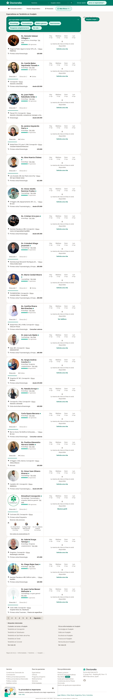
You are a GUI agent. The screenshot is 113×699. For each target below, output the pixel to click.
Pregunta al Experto (38, 677)
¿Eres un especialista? (96, 3)
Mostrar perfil (62, 509)
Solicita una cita (62, 49)
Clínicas (34, 675)
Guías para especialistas (66, 679)
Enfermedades (22, 653)
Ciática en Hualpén (64, 632)
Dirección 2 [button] (23, 76)
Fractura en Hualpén (65, 639)
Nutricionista (55, 23)
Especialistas (36, 672)
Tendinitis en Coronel (15, 642)
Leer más (22, 694)
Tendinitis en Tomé (14, 639)
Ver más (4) (11, 645)
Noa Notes (63, 677)
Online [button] (34, 76)
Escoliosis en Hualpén (65, 635)
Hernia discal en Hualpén (66, 642)
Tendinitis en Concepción (16, 629)
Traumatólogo (27, 23)
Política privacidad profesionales (17, 679)
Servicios (35, 681)
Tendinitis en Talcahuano (16, 632)
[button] (78, 20)
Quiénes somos (11, 683)
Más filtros (64, 9)
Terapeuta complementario (19, 28)
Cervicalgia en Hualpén (66, 629)
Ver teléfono (62, 319)
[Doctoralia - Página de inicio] (17, 3)
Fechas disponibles (33, 9)
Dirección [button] (12, 139)
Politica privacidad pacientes (15, 677)
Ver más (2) (62, 645)
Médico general (41, 23)
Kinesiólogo (14, 23)
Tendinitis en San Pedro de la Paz (19, 635)
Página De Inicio (11, 653)
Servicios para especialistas (67, 675)
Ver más (36, 28)
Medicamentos (37, 679)
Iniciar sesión (81, 3)
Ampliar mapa (91, 19)
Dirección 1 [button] (13, 76)
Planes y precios (63, 672)
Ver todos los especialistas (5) (20, 534)
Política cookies (11, 681)
